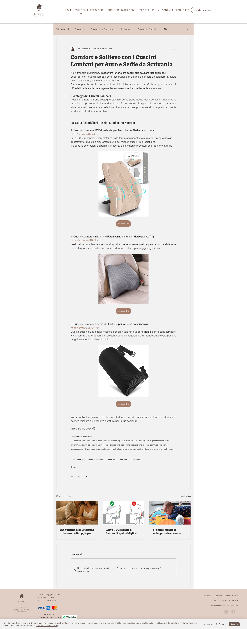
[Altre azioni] (174, 49)
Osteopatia (80, 29)
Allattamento (126, 29)
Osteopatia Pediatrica (148, 29)
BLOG (178, 10)
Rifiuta (221, 624)
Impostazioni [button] (208, 624)
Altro (166, 29)
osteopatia (77, 460)
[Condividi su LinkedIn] (86, 476)
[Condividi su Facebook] (72, 476)
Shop (73, 467)
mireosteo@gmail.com (49, 594)
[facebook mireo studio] (233, 612)
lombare (136, 460)
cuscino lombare (95, 460)
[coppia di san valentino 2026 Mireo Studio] (77, 513)
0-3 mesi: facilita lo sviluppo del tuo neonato (168, 531)
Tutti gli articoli (62, 29)
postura (111, 460)
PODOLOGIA (112, 10)
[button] (187, 29)
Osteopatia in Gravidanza (103, 29)
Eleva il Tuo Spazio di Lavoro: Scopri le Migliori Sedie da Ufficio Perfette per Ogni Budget (121, 531)
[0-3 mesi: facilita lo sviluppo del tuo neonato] (170, 513)
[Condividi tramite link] (93, 476)
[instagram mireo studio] (226, 612)
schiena (123, 460)
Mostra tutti (186, 496)
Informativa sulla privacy (47, 625)
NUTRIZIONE (128, 10)
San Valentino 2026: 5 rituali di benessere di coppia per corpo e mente (77, 531)
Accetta (234, 624)
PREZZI (156, 10)
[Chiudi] (243, 624)
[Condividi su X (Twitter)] (79, 476)
